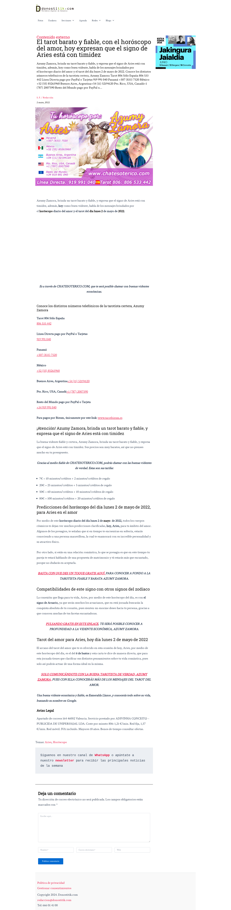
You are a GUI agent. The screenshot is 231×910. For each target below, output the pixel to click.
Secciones (66, 20)
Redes (95, 20)
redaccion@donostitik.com (54, 900)
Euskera (52, 20)
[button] (72, 21)
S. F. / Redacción (45, 97)
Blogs (108, 20)
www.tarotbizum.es (110, 418)
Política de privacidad (51, 883)
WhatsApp (102, 755)
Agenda (83, 20)
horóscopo (60, 742)
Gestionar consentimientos (54, 888)
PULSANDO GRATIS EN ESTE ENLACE (72, 624)
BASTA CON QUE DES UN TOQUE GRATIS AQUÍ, (72, 573)
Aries (48, 742)
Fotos (40, 20)
